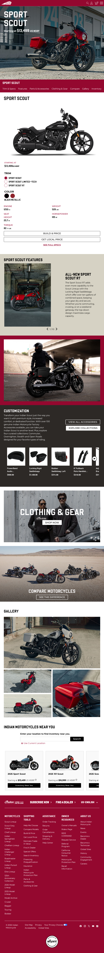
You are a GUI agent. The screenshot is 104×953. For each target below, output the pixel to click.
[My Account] (91, 3)
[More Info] (4, 34)
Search (77, 739)
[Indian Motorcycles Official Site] (11, 3)
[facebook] (81, 926)
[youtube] (93, 926)
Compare (75, 89)
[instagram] (85, 926)
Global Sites (43, 928)
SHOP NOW (52, 522)
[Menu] (101, 3)
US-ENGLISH (88, 802)
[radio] (5, 177)
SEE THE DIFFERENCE (52, 597)
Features (22, 89)
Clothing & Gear (60, 89)
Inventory (96, 89)
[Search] (87, 3)
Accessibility (30, 928)
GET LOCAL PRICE (52, 239)
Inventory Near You (24, 785)
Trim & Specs (9, 89)
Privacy (38, 925)
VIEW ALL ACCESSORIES (82, 422)
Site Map (29, 925)
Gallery (85, 89)
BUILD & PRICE (52, 233)
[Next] (56, 329)
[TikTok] (97, 926)
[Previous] (48, 329)
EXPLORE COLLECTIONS (83, 428)
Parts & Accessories (39, 89)
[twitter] (89, 926)
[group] (52, 295)
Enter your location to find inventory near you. (45, 734)
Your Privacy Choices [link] (53, 925)
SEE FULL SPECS (52, 245)
